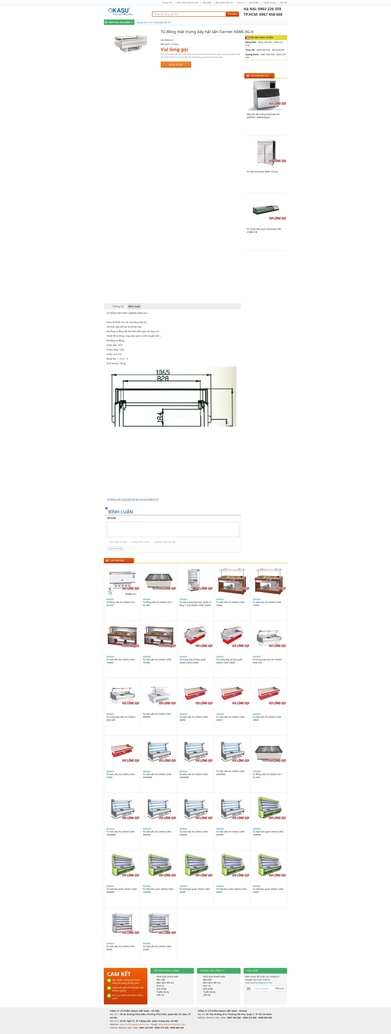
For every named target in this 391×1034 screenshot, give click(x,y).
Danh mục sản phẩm (119, 22)
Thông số (118, 306)
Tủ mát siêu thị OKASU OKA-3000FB (157, 833)
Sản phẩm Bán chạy (259, 76)
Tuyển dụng (269, 2)
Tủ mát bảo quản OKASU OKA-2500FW (268, 833)
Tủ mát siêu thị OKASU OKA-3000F (120, 948)
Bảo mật (207, 2)
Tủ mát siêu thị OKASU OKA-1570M (157, 661)
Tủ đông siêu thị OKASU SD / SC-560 (267, 776)
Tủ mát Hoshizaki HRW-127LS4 (262, 171)
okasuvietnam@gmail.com (258, 982)
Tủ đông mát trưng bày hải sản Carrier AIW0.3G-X (132, 499)
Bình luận (134, 306)
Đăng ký (279, 988)
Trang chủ (167, 2)
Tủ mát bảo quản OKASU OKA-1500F (268, 890)
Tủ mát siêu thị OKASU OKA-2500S (230, 718)
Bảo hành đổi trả (224, 2)
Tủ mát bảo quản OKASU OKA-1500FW (158, 890)
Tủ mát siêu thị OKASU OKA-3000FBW (157, 776)
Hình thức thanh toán (188, 2)
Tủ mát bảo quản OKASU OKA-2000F (231, 890)
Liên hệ (283, 2)
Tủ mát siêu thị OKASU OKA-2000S (267, 718)
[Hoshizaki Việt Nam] (121, 11)
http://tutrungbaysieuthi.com (134, 1024)
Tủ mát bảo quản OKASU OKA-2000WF (121, 890)
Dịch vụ (241, 2)
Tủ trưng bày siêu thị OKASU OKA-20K (120, 718)
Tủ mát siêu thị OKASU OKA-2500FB (193, 833)
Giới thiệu (254, 2)
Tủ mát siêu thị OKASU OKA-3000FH (157, 715)
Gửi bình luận (116, 548)
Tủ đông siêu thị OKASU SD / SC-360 (157, 604)
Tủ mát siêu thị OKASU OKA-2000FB (230, 833)
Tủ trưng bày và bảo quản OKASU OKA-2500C (192, 661)
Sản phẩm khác (117, 560)
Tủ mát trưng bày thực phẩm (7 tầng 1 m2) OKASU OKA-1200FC (195, 604)
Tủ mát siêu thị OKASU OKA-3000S (193, 718)
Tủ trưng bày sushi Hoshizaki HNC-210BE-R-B (264, 230)
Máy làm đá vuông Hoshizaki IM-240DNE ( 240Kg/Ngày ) (263, 116)
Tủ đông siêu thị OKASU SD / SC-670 (120, 604)
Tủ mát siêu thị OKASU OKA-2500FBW (193, 776)
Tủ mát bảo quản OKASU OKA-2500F (194, 890)
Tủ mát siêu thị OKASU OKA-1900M (120, 661)
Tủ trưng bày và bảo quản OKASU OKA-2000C (229, 661)
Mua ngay (176, 64)
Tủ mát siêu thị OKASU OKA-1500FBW (120, 833)
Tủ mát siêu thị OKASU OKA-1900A (230, 604)
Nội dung (111, 518)
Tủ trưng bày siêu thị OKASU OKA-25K (267, 661)
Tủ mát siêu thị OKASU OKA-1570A (267, 604)
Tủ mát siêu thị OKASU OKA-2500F (157, 948)
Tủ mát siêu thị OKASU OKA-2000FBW (230, 773)
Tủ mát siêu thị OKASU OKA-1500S (120, 776)
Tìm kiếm (232, 14)
